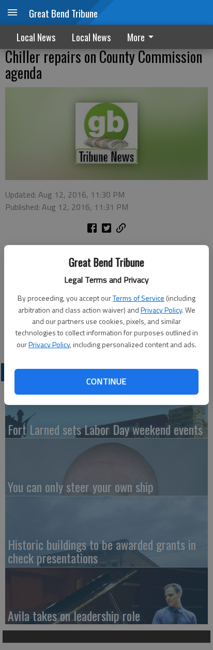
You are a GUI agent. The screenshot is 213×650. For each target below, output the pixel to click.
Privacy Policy (161, 309)
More (136, 37)
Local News (36, 37)
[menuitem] (143, 37)
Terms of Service (138, 298)
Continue (106, 381)
